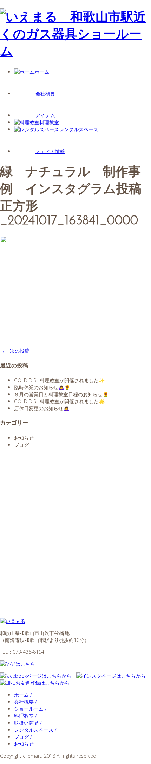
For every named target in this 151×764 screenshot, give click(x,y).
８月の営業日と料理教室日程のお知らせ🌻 (61, 394)
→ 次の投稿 (14, 350)
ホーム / (23, 694)
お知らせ (24, 437)
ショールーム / (30, 708)
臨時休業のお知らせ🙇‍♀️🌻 (42, 387)
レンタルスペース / (35, 729)
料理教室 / (25, 715)
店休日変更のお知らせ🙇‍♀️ (41, 408)
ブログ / (23, 736)
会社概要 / (25, 701)
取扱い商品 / (28, 722)
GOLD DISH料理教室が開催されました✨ (59, 380)
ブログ (21, 444)
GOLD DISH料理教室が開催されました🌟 (59, 401)
